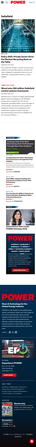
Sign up (11, 426)
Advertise (5, 387)
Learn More (8, 375)
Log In (31, 2)
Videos (9, 207)
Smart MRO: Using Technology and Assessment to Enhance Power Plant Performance (18, 180)
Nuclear (4, 53)
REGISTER (9, 170)
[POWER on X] (12, 332)
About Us (23, 387)
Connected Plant (7, 85)
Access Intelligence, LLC (17, 434)
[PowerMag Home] (18, 2)
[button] (2, 2)
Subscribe (27, 409)
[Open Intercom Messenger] (31, 441)
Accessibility (18, 393)
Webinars (10, 138)
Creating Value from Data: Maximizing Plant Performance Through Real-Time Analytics (19, 159)
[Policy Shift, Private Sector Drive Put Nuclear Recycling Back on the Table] (18, 35)
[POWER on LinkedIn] (15, 332)
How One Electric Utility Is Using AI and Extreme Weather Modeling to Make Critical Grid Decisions (19, 195)
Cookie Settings (7, 393)
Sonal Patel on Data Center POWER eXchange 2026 (17, 227)
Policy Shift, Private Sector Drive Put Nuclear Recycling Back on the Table (17, 59)
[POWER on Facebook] (9, 332)
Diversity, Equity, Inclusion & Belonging (14, 391)
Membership (14, 387)
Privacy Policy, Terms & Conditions (12, 389)
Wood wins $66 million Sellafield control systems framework (17, 89)
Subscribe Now (19, 270)
